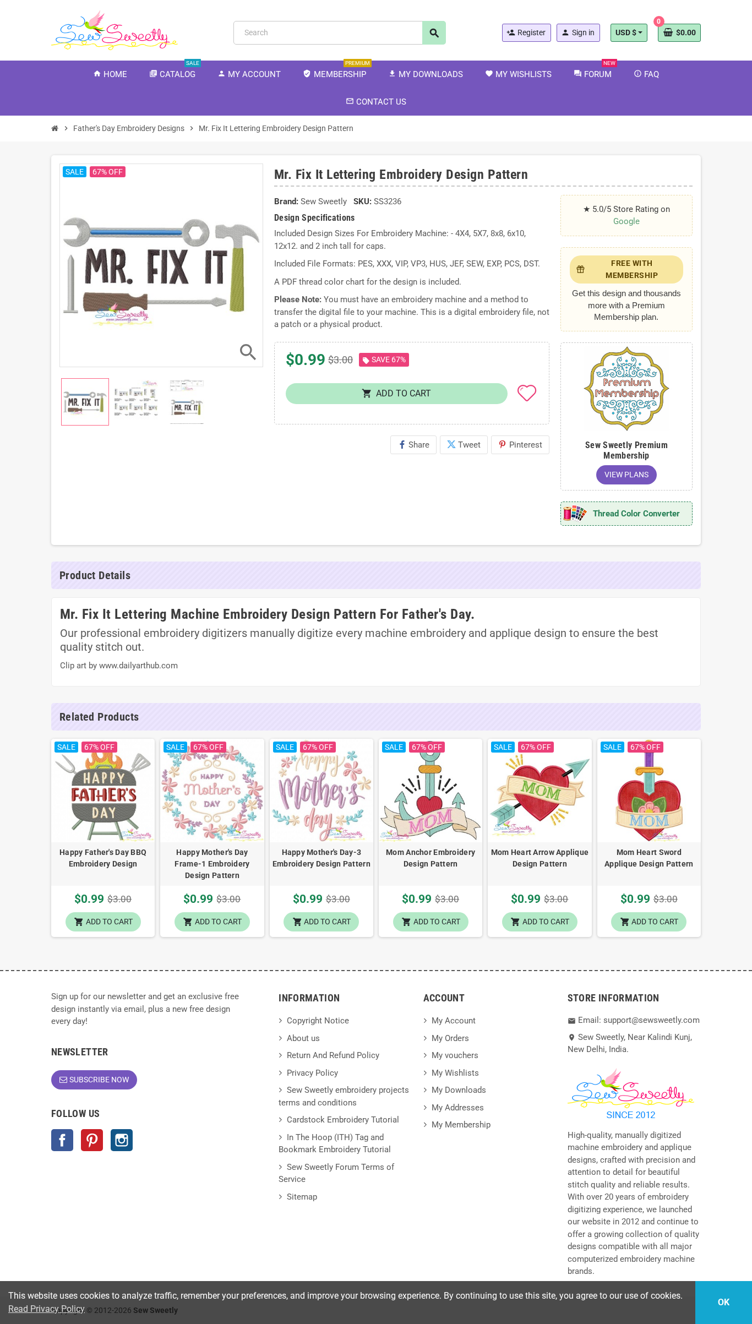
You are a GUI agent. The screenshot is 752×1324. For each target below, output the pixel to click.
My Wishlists (455, 1073)
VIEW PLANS (626, 474)
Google (626, 221)
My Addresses (458, 1108)
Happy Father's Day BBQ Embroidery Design (102, 858)
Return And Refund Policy (333, 1055)
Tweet (464, 445)
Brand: (286, 201)
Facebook (62, 1140)
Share (413, 445)
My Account (454, 1021)
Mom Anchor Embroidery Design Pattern (430, 858)
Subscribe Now (99, 1079)
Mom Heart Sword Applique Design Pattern (648, 858)
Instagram (122, 1140)
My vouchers (455, 1055)
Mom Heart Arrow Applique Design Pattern (539, 858)
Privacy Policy (312, 1073)
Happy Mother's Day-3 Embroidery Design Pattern (321, 858)
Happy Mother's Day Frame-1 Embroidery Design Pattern (212, 864)
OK (723, 1302)
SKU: (362, 201)
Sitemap (302, 1197)
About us (303, 1038)
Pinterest (520, 445)
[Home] (55, 128)
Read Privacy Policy (46, 1309)
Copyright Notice (318, 1021)
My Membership (461, 1125)
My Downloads (459, 1090)
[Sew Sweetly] (114, 29)
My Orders (450, 1038)
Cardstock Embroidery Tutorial (343, 1120)
